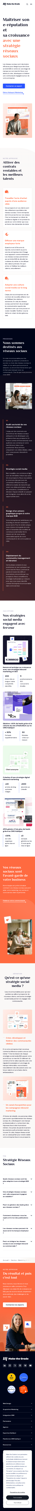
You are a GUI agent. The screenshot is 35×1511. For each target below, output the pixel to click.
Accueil (6, 1260)
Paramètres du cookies (17, 1492)
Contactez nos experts (15, 1305)
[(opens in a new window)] (4, 1365)
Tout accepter (17, 1497)
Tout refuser (17, 1502)
